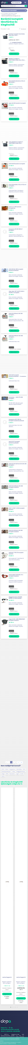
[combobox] (13, 6)
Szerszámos (11, 153)
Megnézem (7, 994)
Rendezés (22, 29)
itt (16, 1043)
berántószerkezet (6, 771)
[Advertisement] (14, 131)
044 (7, 774)
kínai (6, 769)
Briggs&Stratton (21, 771)
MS (24, 769)
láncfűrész (19, 769)
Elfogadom (24, 1038)
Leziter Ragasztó (7, 977)
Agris (17, 774)
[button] (11, 1007)
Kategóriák (16, 2)
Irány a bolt (14, 53)
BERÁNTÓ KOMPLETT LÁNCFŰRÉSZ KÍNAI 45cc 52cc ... (17, 59)
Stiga (3, 774)
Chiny (13, 771)
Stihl (3, 769)
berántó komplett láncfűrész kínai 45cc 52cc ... (17, 34)
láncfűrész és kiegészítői (7, 991)
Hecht (3, 776)
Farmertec (12, 774)
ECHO (21, 774)
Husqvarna (12, 769)
